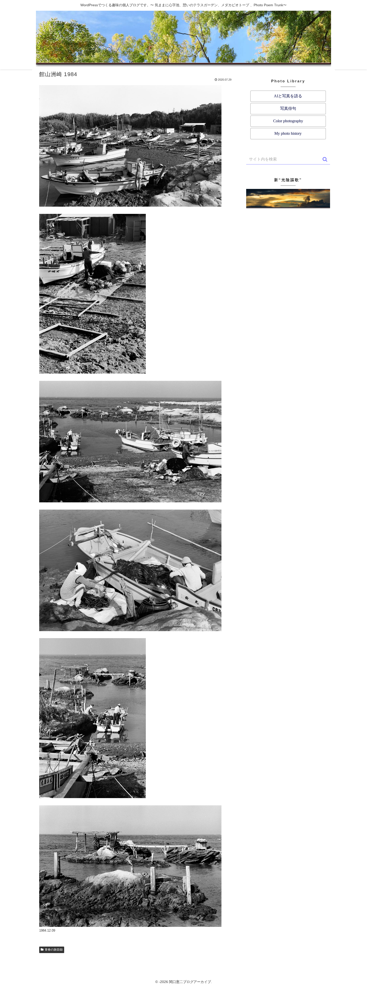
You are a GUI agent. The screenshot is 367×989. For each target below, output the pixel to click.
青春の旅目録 (54, 949)
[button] (325, 159)
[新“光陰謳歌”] (288, 199)
